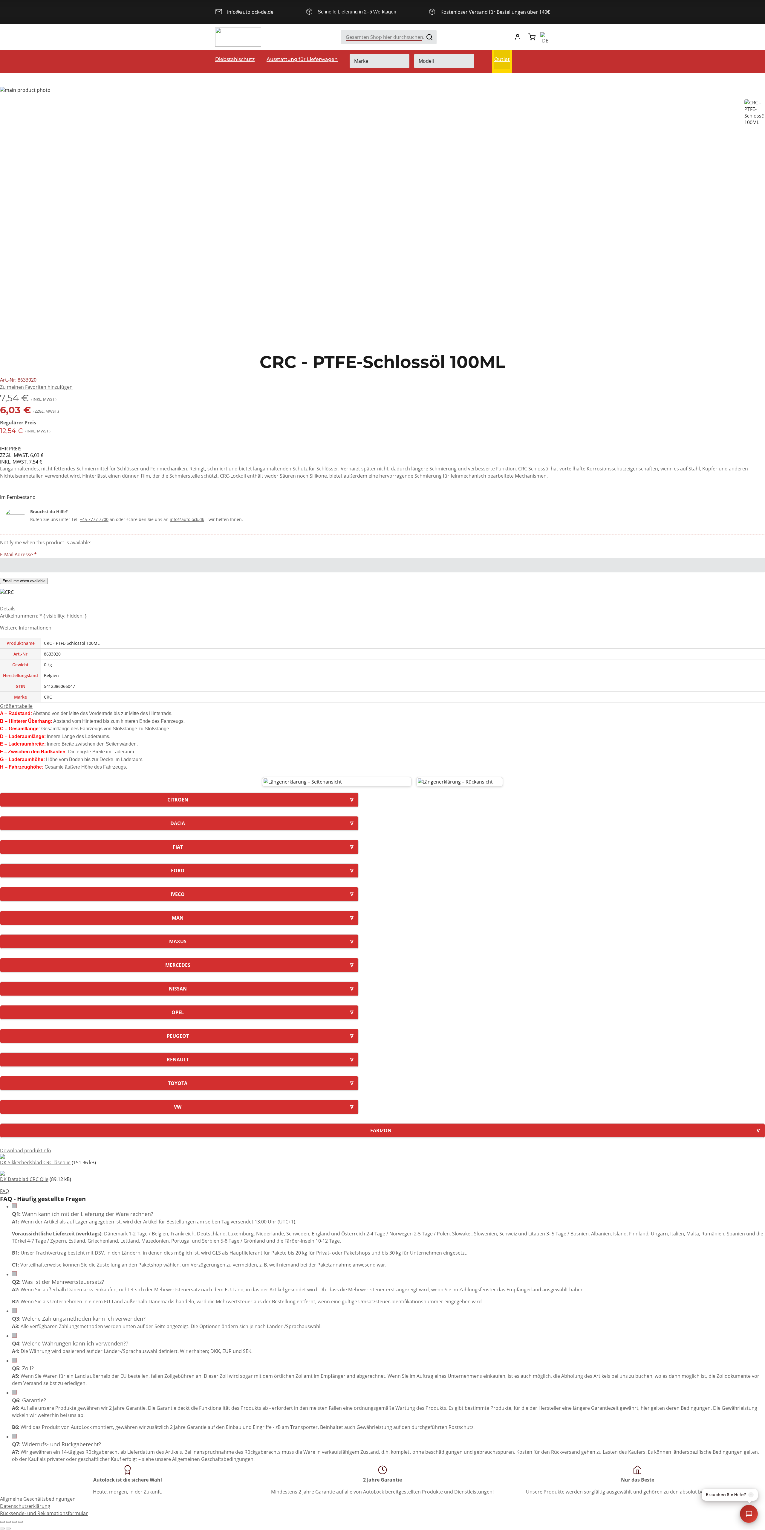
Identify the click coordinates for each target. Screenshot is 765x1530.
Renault (178, 1059)
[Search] (429, 37)
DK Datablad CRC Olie (24, 1179)
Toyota (177, 1083)
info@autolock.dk (187, 519)
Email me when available (23, 581)
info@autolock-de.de (250, 12)
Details (8, 608)
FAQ (4, 1191)
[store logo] (238, 37)
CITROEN (177, 799)
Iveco (178, 894)
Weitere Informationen (25, 627)
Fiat (178, 847)
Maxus (177, 941)
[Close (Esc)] (2, 1522)
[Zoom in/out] (20, 1522)
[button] (36, 387)
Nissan (178, 988)
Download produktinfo (25, 1150)
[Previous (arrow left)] (2, 1528)
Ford (177, 870)
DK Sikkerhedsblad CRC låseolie (35, 1162)
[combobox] (389, 37)
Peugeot (178, 1036)
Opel (178, 1012)
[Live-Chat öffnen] (749, 1514)
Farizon (380, 1130)
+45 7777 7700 (94, 519)
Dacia (177, 823)
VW (177, 1107)
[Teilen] (8, 1522)
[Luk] (751, 1494)
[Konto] (518, 37)
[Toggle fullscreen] (14, 1522)
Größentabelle (16, 706)
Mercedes (177, 965)
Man (177, 918)
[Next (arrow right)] (8, 1528)
